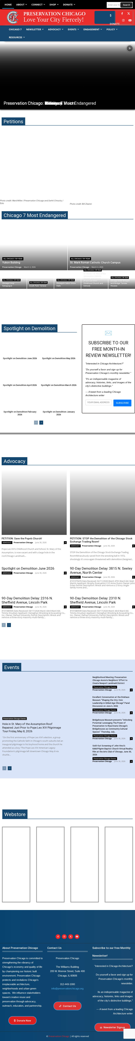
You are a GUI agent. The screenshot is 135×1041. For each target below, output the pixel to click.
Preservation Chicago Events (14, 718)
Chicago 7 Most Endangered (35, 215)
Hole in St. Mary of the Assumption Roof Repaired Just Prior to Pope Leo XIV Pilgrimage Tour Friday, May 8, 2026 (31, 727)
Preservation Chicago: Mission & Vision (39, 103)
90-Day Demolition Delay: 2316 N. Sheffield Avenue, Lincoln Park (27, 600)
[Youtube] (77, 936)
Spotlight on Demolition (29, 328)
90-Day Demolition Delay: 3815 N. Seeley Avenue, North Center (101, 570)
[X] (70, 936)
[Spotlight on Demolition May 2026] (59, 346)
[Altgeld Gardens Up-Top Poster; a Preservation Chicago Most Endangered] (50, 864)
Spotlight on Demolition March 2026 (58, 385)
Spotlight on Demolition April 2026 (20, 385)
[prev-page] (36, 422)
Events (11, 667)
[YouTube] (130, 20)
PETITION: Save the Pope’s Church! (22, 538)
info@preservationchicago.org (67, 988)
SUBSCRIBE (122, 403)
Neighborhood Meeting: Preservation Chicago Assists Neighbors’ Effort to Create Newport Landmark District (110, 680)
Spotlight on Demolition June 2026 (20, 358)
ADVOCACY (7, 542)
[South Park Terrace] (40, 280)
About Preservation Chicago (20, 948)
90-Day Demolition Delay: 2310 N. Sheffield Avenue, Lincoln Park (95, 600)
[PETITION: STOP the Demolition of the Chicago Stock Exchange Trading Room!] (102, 502)
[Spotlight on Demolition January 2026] (59, 399)
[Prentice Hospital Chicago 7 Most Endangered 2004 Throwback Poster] (16, 864)
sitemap (67, 998)
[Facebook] (122, 14)
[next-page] (41, 422)
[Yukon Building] (33, 248)
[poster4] (84, 864)
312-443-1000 (67, 984)
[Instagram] (123, 20)
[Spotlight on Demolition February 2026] (20, 399)
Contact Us (54, 948)
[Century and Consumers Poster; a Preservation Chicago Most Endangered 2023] (118, 864)
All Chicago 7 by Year (12, 259)
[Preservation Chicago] (41, 17)
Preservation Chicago (23, 542)
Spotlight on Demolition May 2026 (58, 358)
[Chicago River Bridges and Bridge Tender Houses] (121, 280)
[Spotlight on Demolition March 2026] (59, 372)
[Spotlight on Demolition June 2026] (20, 346)
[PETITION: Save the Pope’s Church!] (34, 502)
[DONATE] (109, 15)
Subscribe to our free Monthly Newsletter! (111, 951)
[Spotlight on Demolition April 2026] (20, 372)
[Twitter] (128, 14)
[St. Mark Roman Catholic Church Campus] (101, 248)
